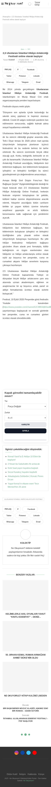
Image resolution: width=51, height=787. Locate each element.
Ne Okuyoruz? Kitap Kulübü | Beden (25, 696)
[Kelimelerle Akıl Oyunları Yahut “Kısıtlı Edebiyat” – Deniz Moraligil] (25, 595)
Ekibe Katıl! (12, 774)
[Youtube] (34, 753)
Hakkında (32, 774)
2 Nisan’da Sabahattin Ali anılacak (24, 464)
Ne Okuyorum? (28, 781)
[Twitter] (28, 753)
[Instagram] (16, 753)
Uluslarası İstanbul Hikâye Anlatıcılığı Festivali (23, 499)
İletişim (22, 774)
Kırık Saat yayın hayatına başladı (23, 468)
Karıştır (26, 425)
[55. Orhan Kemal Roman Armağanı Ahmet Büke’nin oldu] (25, 636)
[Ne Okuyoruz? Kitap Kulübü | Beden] (25, 677)
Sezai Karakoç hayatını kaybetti (22, 472)
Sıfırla (25, 431)
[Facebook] (22, 753)
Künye (41, 774)
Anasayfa (6, 17)
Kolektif (12, 60)
